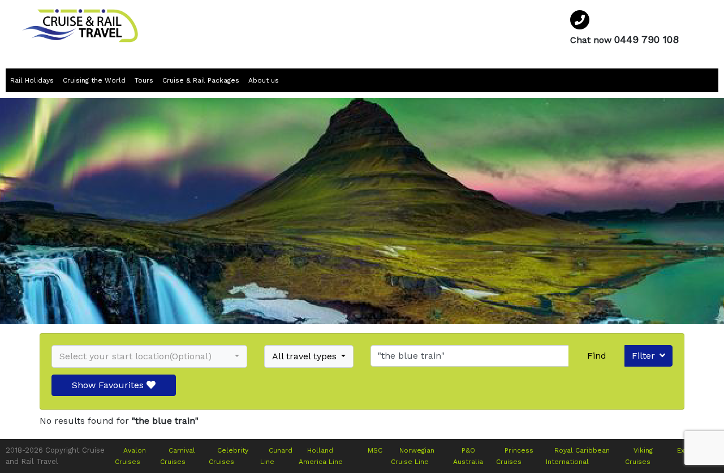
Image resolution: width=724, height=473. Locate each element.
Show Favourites (109, 385)
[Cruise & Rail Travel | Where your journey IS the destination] (80, 25)
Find (596, 355)
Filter (643, 355)
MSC (375, 450)
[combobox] (149, 356)
